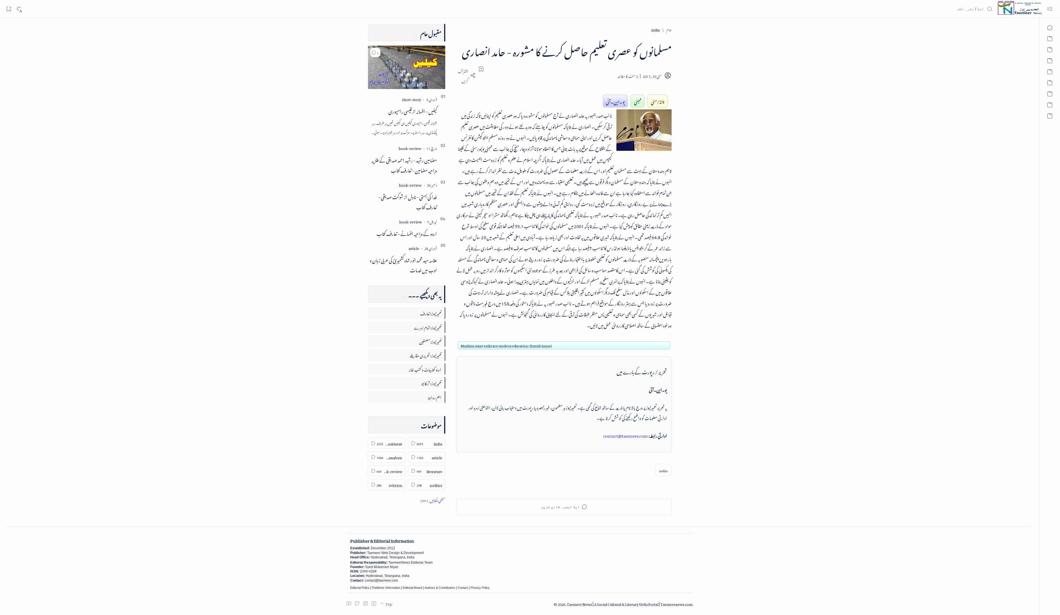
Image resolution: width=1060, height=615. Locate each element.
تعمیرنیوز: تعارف (430, 313)
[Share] (466, 75)
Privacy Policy (480, 587)
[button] (375, 52)
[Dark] (19, 9)
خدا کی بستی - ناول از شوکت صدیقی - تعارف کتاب (407, 201)
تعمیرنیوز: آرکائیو (431, 382)
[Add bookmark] (481, 69)
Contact (463, 587)
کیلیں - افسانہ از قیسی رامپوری (412, 110)
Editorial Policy (360, 587)
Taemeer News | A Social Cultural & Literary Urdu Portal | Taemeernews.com (629, 603)
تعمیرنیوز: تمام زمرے (427, 327)
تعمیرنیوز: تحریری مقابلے (425, 355)
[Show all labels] (432, 499)
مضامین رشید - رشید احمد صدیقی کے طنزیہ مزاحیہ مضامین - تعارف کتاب (404, 164)
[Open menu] (1049, 9)
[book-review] (410, 147)
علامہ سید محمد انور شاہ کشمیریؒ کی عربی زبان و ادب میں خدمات (403, 264)
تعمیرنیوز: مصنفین (430, 341)
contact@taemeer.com (625, 435)
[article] (414, 247)
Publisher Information (386, 587)
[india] (663, 470)
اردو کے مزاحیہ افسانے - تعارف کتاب (407, 233)
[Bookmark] (9, 9)
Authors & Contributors (440, 587)
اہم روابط (434, 397)
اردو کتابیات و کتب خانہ (425, 369)
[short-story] (411, 98)
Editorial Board (412, 587)
